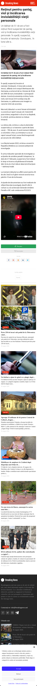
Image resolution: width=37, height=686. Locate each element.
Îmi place (19, 246)
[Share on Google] (13, 260)
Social (18, 277)
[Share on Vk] (23, 260)
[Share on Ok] (18, 260)
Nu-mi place (19, 251)
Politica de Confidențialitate (22, 683)
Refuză (18, 674)
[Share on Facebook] (9, 260)
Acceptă (18, 668)
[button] (34, 647)
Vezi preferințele (18, 679)
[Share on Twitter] (28, 260)
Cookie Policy (11, 683)
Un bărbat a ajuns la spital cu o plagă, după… (18, 377)
